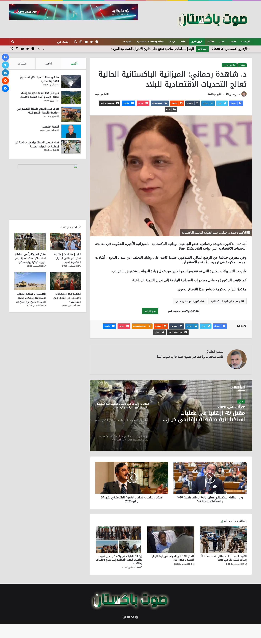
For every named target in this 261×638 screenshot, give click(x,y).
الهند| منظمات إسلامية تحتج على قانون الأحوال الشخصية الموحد (67, 258)
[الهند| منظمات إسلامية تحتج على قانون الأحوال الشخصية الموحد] (65, 241)
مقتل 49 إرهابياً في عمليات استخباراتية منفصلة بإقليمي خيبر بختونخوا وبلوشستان (30, 258)
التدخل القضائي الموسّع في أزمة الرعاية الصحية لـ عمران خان (172, 558)
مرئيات (172, 42)
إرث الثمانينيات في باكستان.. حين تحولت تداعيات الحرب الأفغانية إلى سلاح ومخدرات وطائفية (119, 560)
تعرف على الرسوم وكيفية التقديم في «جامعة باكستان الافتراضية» (38, 110)
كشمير (233, 42)
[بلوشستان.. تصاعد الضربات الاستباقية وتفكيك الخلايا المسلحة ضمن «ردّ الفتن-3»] (30, 281)
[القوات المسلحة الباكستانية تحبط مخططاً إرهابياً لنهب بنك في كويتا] (223, 539)
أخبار (222, 42)
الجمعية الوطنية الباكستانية (226, 301)
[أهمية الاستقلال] (71, 131)
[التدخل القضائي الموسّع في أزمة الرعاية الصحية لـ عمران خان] (170, 539)
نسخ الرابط (150, 311)
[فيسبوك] (5, 57)
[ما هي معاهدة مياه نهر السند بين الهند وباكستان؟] (71, 81)
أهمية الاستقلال (50, 126)
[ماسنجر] (5, 88)
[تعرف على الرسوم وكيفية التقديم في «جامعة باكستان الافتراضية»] (71, 114)
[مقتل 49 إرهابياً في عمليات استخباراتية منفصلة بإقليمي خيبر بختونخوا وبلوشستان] (30, 241)
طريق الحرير (196, 42)
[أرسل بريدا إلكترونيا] (227, 94)
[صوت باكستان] (213, 19)
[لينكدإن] (5, 72)
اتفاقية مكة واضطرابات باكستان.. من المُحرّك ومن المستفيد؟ (201, 416)
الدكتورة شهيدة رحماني (188, 301)
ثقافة (183, 42)
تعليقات (22, 63)
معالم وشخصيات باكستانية (150, 42)
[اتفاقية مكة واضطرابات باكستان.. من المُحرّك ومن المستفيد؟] (65, 281)
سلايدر (242, 65)
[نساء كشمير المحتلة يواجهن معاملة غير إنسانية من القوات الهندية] (71, 147)
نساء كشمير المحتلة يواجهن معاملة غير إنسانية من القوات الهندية (37, 144)
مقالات (210, 42)
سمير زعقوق (234, 94)
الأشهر (73, 63)
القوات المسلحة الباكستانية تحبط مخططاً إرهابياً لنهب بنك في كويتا (224, 558)
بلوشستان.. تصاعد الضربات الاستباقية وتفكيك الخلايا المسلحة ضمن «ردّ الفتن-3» (31, 297)
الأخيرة (48, 63)
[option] (170, 415)
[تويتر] (5, 65)
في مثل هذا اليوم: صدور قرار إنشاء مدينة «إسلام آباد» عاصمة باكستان (39, 95)
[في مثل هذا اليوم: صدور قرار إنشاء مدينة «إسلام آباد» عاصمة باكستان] (71, 97)
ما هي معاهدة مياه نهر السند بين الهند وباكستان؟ (39, 79)
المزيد (128, 42)
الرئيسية (245, 42)
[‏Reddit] (5, 80)
